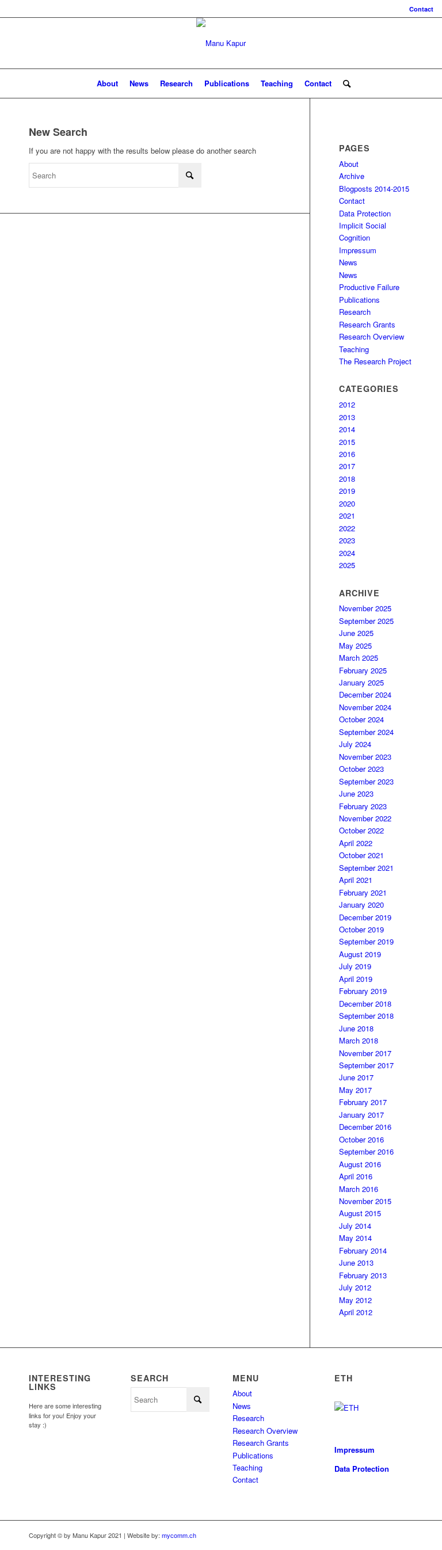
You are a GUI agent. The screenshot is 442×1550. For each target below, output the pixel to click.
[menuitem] (418, 9)
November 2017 (365, 1053)
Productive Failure (369, 286)
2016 (347, 453)
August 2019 (360, 954)
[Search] (343, 83)
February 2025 (363, 670)
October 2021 (361, 855)
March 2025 (358, 657)
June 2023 (356, 793)
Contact (421, 9)
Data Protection (365, 213)
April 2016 (355, 1176)
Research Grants (367, 324)
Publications (359, 299)
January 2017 (361, 1114)
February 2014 (363, 1250)
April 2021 (355, 879)
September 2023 (366, 781)
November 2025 (365, 608)
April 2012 (355, 1312)
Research (355, 311)
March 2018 (358, 1040)
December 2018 (365, 1003)
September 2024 (366, 731)
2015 (347, 441)
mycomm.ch (179, 1535)
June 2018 (356, 1028)
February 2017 (363, 1101)
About (349, 163)
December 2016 (365, 1126)
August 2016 (360, 1164)
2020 (347, 503)
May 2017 (355, 1089)
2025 (347, 564)
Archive (351, 175)
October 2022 (361, 830)
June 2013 (356, 1262)
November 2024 (365, 707)
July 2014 (355, 1225)
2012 (347, 404)
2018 (347, 478)
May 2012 (355, 1299)
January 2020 (361, 904)
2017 (347, 465)
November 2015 (365, 1200)
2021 (347, 515)
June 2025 (356, 632)
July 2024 (355, 743)
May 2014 (355, 1237)
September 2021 (366, 867)
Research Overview (371, 336)
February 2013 (363, 1275)
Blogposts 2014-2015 (374, 188)
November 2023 (365, 756)
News (348, 262)
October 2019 (361, 929)
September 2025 (366, 620)
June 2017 (356, 1077)
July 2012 (355, 1287)
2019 (347, 490)
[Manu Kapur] (221, 43)
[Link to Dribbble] (404, 1535)
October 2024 (361, 719)
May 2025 (355, 645)
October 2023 (361, 768)
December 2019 (365, 917)
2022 (347, 528)
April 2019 (355, 978)
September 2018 (366, 1015)
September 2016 (366, 1151)
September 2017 (366, 1065)
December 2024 (365, 694)
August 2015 (360, 1213)
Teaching (354, 349)
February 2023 (363, 806)
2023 (347, 540)
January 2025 (361, 682)
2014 (347, 429)
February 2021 (363, 892)
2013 (347, 417)
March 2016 (358, 1188)
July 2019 (355, 966)
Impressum (357, 250)
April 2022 (355, 842)
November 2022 (365, 818)
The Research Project (375, 361)
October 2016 (361, 1139)
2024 (347, 552)
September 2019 (366, 941)
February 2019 (363, 990)
